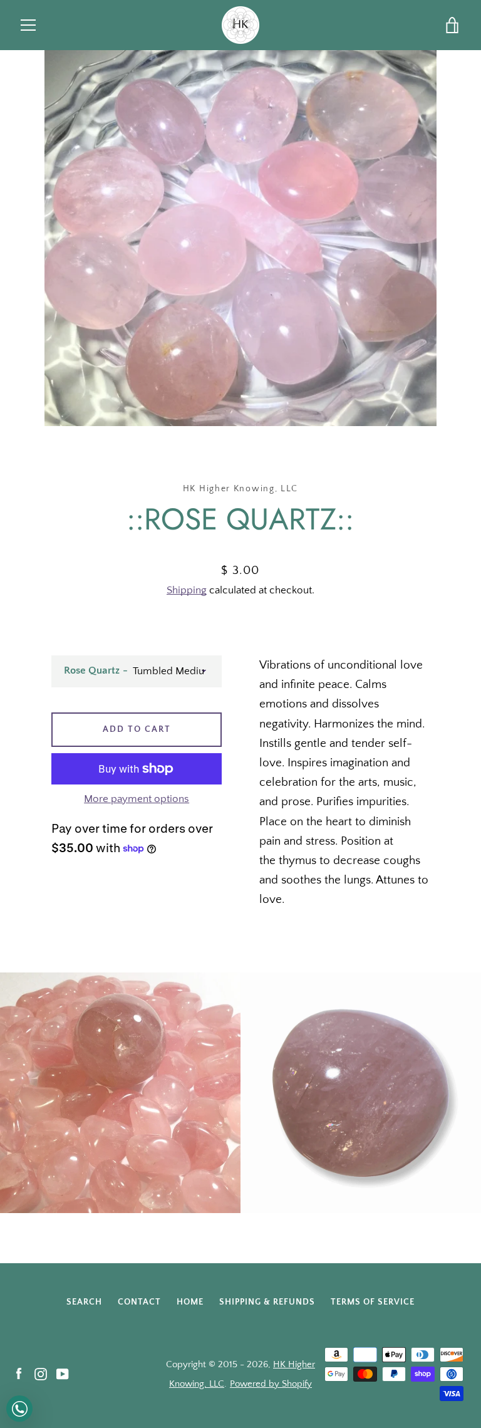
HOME (190, 1302)
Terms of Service (373, 1302)
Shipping (187, 590)
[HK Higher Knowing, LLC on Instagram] (40, 1373)
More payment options (136, 799)
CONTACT (139, 1302)
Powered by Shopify (271, 1383)
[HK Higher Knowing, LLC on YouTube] (62, 1373)
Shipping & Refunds (267, 1302)
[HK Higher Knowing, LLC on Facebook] (19, 1373)
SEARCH (84, 1302)
